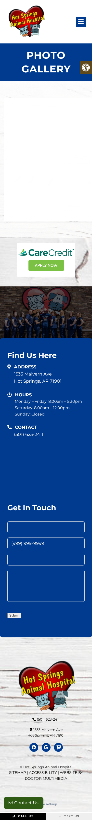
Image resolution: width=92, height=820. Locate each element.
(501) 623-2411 (28, 434)
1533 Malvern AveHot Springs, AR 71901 (38, 377)
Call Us (25, 816)
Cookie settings (46, 804)
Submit (14, 615)
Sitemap (17, 772)
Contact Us (26, 803)
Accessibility (43, 772)
